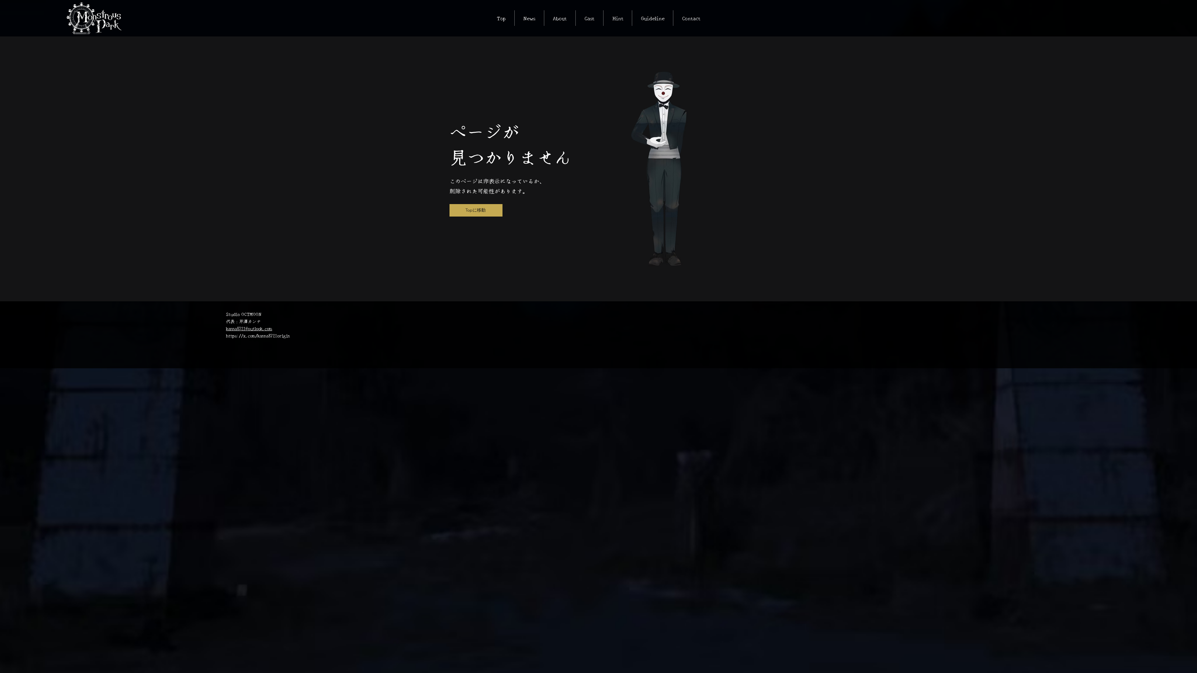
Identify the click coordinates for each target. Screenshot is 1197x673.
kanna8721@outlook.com (249, 328)
